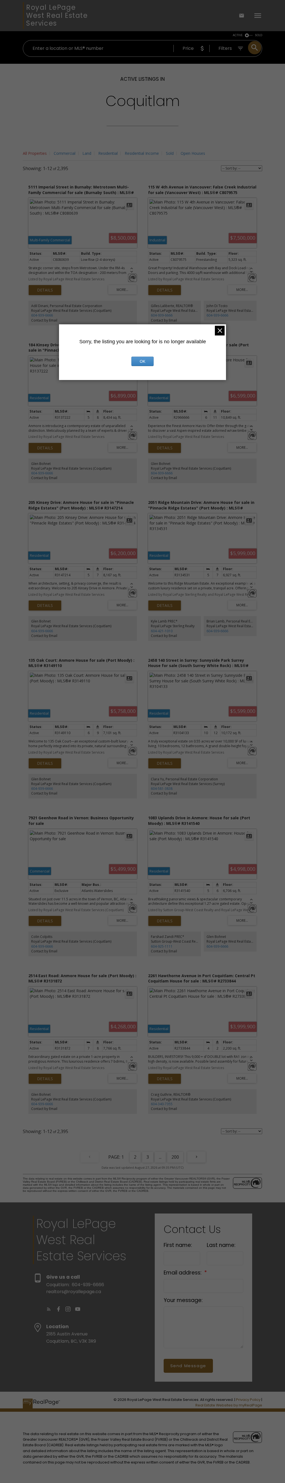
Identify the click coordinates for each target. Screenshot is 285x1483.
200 (175, 1157)
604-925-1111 (162, 946)
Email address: (183, 1272)
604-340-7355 (162, 1104)
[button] (48, 1309)
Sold (170, 153)
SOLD (258, 35)
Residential (108, 153)
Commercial (64, 153)
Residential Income (142, 153)
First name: (178, 1245)
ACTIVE (238, 35)
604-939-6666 (42, 315)
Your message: (183, 1300)
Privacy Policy (248, 1399)
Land (86, 153)
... (160, 1157)
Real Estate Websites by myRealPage (228, 1405)
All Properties (35, 153)
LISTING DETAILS (45, 290)
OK (142, 361)
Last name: (221, 1245)
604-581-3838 (162, 788)
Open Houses (193, 153)
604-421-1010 (162, 631)
